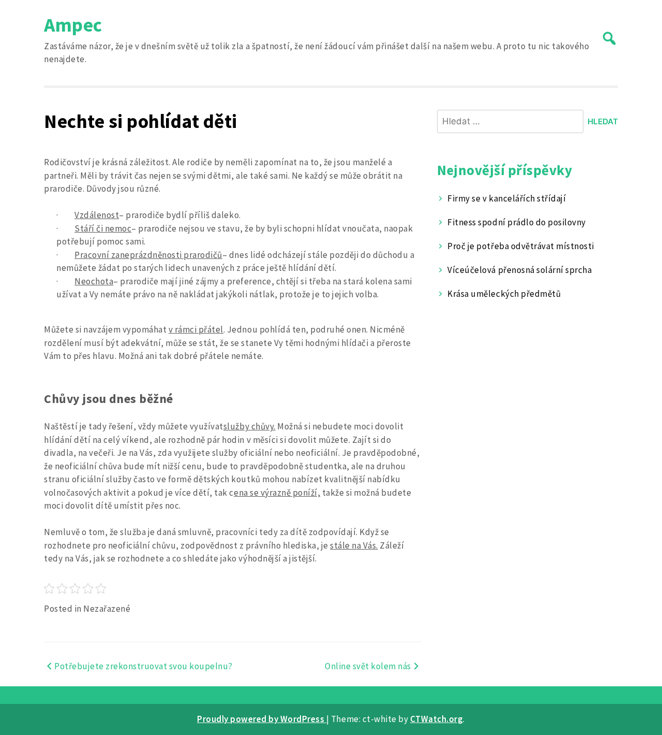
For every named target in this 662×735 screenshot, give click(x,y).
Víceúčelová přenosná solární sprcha (519, 270)
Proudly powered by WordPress (261, 719)
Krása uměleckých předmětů (504, 293)
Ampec (73, 24)
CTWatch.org (436, 719)
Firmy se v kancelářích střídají (506, 198)
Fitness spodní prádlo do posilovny (516, 222)
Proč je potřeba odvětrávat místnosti (520, 246)
